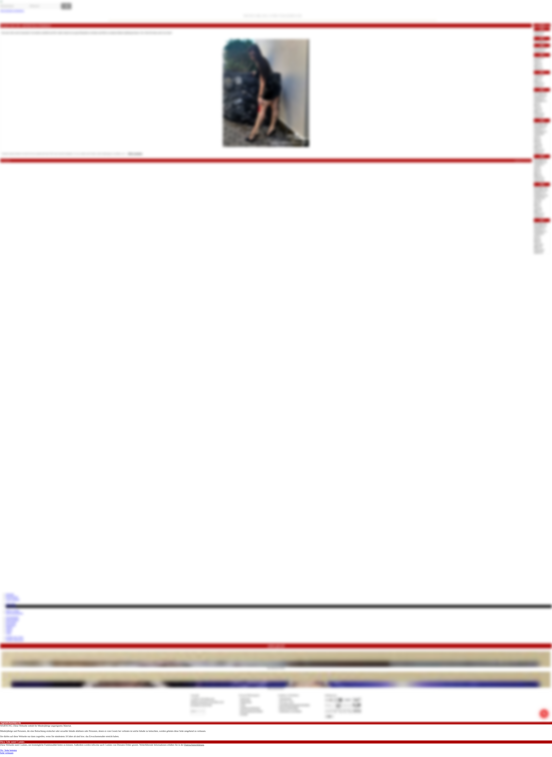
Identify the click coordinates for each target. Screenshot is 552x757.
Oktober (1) (539, 51)
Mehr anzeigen (135, 153)
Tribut (8, 633)
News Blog (11, 606)
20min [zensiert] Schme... (276, 688)
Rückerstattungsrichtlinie (251, 711)
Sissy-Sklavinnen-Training (276, 668)
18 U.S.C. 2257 (286, 702)
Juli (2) (537, 136)
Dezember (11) (540, 187)
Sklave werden (12, 610)
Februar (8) (539, 114)
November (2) (540, 226)
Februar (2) (539, 32)
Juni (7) (537, 203)
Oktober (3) (539, 98)
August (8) (539, 134)
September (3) (540, 131)
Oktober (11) (540, 192)
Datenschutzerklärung (194, 745)
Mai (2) (537, 172)
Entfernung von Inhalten (290, 711)
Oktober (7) (539, 128)
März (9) (538, 247)
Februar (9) (539, 250)
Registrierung (12, 597)
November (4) (540, 95)
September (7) (540, 231)
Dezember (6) (540, 223)
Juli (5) (537, 103)
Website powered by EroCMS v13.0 (207, 702)
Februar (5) (539, 178)
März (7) (538, 211)
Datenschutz (246, 702)
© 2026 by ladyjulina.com (202, 699)
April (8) (538, 144)
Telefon (9, 628)
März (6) (538, 175)
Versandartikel (12, 617)
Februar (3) (539, 83)
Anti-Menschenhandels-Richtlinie (294, 705)
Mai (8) (537, 142)
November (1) (540, 41)
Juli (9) (537, 167)
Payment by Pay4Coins (201, 705)
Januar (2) (538, 86)
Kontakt (244, 714)
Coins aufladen (12, 599)
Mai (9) (537, 241)
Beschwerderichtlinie (289, 708)
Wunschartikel (12, 620)
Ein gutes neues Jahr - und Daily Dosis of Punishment (26, 25)
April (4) (538, 108)
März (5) (538, 147)
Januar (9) (538, 116)
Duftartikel (11, 625)
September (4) (540, 162)
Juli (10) (537, 200)
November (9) (540, 126)
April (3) (538, 63)
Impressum (245, 699)
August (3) (539, 234)
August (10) (539, 198)
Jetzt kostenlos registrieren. (12, 10)
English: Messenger (15, 640)
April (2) (538, 78)
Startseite (10, 594)
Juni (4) (537, 170)
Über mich (10, 603)
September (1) (540, 100)
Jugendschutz (285, 699)
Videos (9, 630)
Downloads (11, 622)
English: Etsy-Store (14, 637)
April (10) (538, 244)
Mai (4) (537, 106)
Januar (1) (538, 34)
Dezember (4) (540, 93)
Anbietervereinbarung (250, 708)
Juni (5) (537, 139)
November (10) (541, 190)
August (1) (539, 58)
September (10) (541, 195)
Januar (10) (539, 180)
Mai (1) (537, 60)
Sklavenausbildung (14, 613)
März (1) (538, 66)
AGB (242, 705)
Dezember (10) (541, 123)
